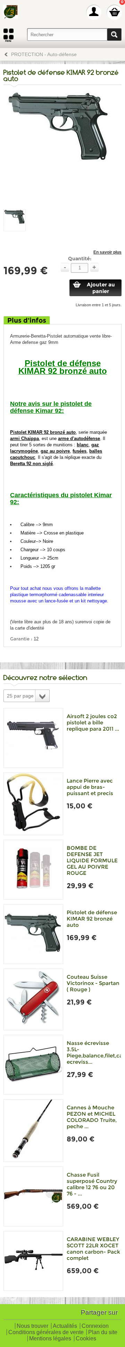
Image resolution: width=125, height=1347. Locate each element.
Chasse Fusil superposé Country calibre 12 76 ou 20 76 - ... (92, 1184)
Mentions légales (50, 1338)
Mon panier (114, 12)
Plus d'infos (26, 320)
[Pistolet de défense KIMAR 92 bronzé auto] (33, 934)
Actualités (65, 1326)
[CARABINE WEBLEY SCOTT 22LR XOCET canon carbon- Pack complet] (33, 1261)
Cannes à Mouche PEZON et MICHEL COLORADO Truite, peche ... (92, 1117)
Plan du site (102, 1332)
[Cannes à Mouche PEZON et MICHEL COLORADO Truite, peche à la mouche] (33, 1131)
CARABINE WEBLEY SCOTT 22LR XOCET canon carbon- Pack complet (93, 1248)
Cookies (86, 1338)
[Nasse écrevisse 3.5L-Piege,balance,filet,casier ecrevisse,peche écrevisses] (33, 1064)
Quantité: (79, 258)
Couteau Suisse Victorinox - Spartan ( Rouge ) (93, 983)
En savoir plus (107, 252)
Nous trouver (32, 1326)
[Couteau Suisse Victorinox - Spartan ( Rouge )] (33, 999)
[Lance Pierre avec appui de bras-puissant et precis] (33, 804)
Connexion (95, 1326)
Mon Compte (93, 12)
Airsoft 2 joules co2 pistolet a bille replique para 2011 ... (93, 722)
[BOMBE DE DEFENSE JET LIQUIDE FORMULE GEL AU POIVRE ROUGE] (33, 869)
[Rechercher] (114, 34)
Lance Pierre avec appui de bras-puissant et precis (90, 786)
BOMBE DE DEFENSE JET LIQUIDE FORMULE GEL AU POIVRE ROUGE (92, 860)
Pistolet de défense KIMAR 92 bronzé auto (92, 918)
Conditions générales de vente (46, 1332)
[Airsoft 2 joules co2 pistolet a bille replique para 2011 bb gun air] (33, 738)
